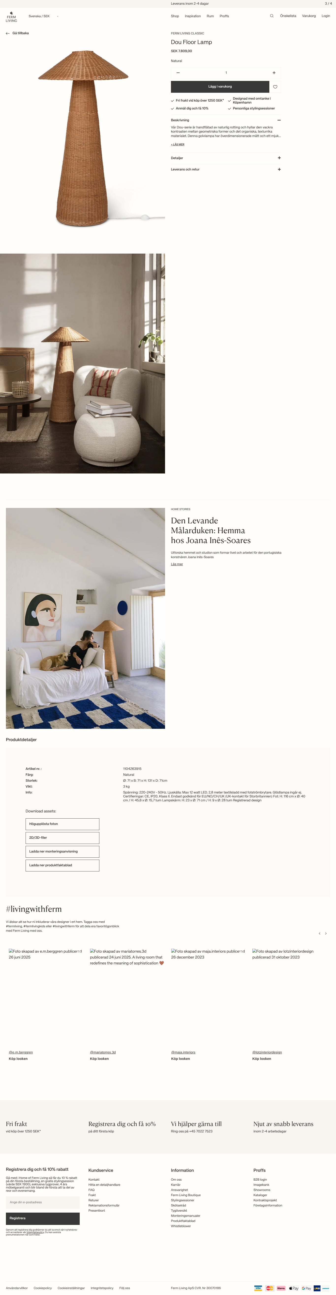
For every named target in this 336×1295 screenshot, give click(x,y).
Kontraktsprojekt (265, 1200)
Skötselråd (178, 1205)
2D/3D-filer (38, 838)
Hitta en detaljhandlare (105, 1185)
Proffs (224, 16)
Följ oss (124, 1288)
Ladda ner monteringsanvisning (53, 851)
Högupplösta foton (43, 824)
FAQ (92, 1190)
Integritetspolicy (35, 1232)
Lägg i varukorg (220, 87)
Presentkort (97, 1210)
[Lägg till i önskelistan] (275, 87)
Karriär (176, 1185)
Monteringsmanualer (185, 1216)
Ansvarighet (179, 1190)
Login (326, 16)
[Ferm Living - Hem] (11, 16)
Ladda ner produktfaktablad (50, 865)
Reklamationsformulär (104, 1205)
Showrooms (262, 1190)
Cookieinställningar (71, 1288)
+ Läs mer (177, 144)
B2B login (260, 1179)
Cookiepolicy (43, 1288)
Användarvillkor (17, 1288)
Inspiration (193, 16)
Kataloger (260, 1195)
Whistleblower (181, 1226)
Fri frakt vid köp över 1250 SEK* (200, 101)
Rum (210, 16)
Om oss (176, 1179)
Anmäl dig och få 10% (192, 108)
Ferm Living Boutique (186, 1195)
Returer (94, 1200)
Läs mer (177, 564)
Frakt (92, 1195)
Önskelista (288, 16)
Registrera (18, 1218)
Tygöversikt (179, 1210)
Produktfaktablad (183, 1221)
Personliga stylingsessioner (254, 108)
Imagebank (261, 1185)
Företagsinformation (268, 1205)
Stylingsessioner (182, 1200)
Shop (175, 16)
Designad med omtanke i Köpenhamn (252, 101)
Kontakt (94, 1179)
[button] (16, 34)
